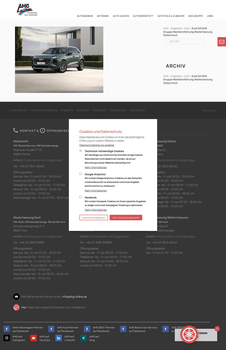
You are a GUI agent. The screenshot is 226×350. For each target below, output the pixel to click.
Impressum (99, 110)
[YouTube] (33, 338)
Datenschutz (118, 110)
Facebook (115, 201)
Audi (186, 28)
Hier (23, 307)
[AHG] (27, 9)
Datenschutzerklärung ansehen (96, 145)
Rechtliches (137, 110)
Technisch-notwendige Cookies (114, 156)
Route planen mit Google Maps (43, 160)
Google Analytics (113, 180)
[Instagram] (7, 338)
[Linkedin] (58, 338)
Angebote (176, 28)
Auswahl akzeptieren (93, 217)
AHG (165, 28)
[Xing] (83, 338)
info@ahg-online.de (74, 297)
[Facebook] (7, 329)
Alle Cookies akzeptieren (125, 217)
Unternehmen (18, 110)
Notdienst (83, 110)
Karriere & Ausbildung (44, 110)
